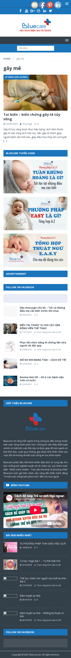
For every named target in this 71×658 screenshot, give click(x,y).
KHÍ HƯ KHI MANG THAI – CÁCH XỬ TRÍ (43, 359)
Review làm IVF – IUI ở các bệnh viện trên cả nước (42, 379)
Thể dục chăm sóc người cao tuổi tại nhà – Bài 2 (44, 580)
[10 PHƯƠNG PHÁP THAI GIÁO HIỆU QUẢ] (10, 547)
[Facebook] (20, 10)
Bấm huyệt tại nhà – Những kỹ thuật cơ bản (42, 614)
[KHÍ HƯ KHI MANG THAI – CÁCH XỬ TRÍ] (10, 363)
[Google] (32, 10)
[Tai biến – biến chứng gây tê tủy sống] (35, 93)
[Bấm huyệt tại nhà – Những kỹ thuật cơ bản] (10, 617)
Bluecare (33, 654)
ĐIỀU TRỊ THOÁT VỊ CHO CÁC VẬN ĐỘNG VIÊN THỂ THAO (40, 326)
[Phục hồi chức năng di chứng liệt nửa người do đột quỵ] (10, 346)
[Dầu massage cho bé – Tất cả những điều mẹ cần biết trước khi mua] (10, 311)
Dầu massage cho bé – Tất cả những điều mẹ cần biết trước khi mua (42, 309)
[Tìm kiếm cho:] (35, 48)
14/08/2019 (27, 547)
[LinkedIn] (45, 10)
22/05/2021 (27, 384)
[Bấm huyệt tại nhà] (10, 599)
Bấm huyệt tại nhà (30, 595)
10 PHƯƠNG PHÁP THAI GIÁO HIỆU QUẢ (43, 543)
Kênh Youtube (20, 485)
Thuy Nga (27, 123)
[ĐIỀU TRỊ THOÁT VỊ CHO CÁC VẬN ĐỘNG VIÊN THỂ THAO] (10, 329)
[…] (5, 140)
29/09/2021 (27, 314)
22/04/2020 (27, 363)
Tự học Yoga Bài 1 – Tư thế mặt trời (40, 561)
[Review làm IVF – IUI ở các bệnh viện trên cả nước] (10, 381)
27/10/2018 (27, 585)
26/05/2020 (12, 123)
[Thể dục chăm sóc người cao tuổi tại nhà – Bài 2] (10, 582)
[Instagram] (39, 10)
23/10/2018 (27, 565)
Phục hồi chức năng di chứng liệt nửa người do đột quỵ (43, 344)
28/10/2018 (27, 599)
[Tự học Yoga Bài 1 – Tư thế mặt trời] (10, 564)
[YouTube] (26, 10)
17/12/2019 (27, 332)
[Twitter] (51, 10)
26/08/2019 (27, 349)
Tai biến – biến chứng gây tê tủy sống (31, 116)
